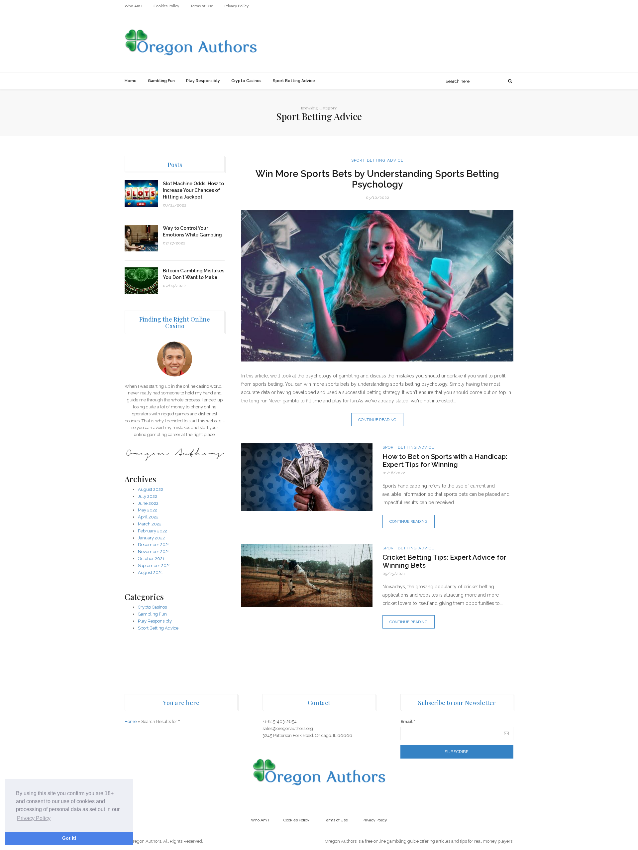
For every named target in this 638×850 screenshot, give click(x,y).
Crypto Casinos (246, 80)
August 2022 (150, 489)
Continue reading (377, 419)
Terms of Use (201, 6)
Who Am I (133, 6)
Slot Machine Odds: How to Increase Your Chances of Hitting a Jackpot (193, 190)
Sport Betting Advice (294, 80)
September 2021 (154, 565)
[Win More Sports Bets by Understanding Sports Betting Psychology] (377, 285)
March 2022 (149, 523)
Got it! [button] (69, 838)
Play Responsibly (203, 80)
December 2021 (154, 544)
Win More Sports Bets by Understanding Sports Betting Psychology (377, 179)
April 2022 (148, 516)
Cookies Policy (166, 6)
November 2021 (154, 551)
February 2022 (152, 530)
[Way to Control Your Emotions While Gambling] (141, 238)
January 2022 (151, 537)
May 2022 (147, 509)
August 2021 (150, 572)
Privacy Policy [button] (34, 818)
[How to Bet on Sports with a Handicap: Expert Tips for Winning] (306, 477)
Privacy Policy (236, 6)
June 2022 (148, 503)
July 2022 (147, 496)
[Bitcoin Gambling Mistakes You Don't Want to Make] (141, 280)
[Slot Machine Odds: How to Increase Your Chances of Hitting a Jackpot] (141, 193)
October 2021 (151, 558)
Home (131, 80)
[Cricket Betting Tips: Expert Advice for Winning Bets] (306, 575)
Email (407, 721)
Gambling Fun (161, 80)
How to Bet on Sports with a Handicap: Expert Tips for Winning (444, 461)
